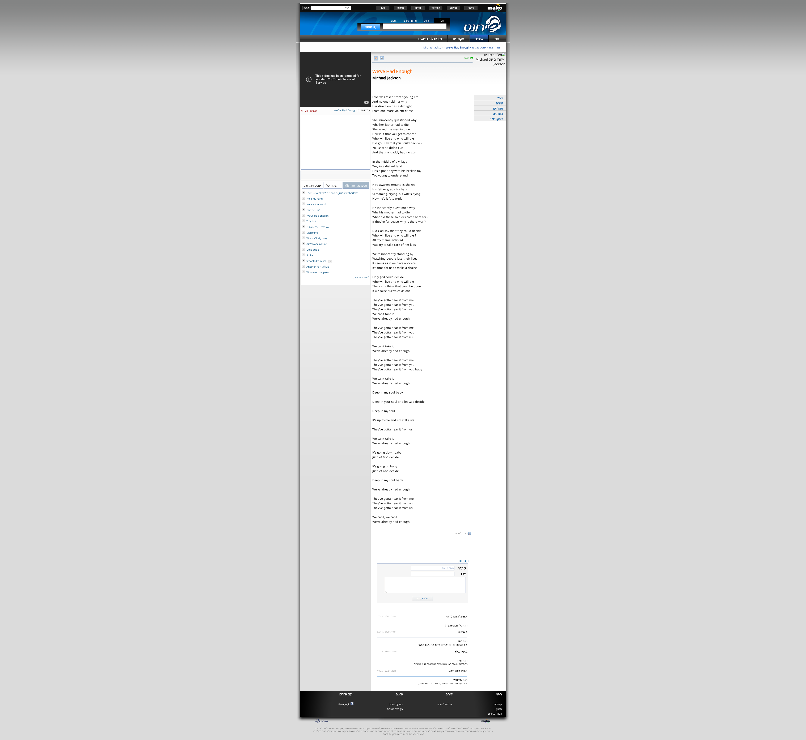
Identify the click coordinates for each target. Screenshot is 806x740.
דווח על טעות (461, 533)
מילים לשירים (410, 20)
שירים (426, 20)
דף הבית (497, 704)
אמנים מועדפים (313, 185)
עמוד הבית (495, 47)
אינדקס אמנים (396, 704)
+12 (383, 8)
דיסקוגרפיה (496, 119)
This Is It (311, 221)
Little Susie (312, 249)
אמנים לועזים (479, 47)
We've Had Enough (458, 47)
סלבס (418, 8)
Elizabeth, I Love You (318, 227)
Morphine (312, 232)
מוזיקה (453, 8)
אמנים (394, 20)
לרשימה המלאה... (360, 277)
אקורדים (498, 108)
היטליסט (436, 8)
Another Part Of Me (317, 266)
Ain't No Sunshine (316, 244)
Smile (309, 255)
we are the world (316, 204)
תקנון (499, 709)
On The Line (313, 210)
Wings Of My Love (316, 238)
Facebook (343, 704)
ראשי (471, 8)
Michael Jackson (433, 47)
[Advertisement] (422, 546)
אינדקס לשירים (445, 704)
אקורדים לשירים (395, 709)
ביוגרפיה (498, 114)
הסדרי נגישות (495, 713)
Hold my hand (314, 198)
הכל (442, 20)
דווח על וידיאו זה (309, 111)
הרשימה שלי (333, 185)
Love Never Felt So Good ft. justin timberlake (332, 193)
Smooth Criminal (316, 261)
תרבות (400, 8)
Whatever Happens (317, 272)
